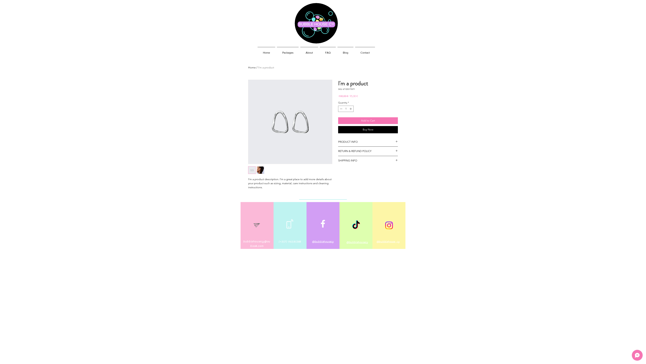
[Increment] (351, 109)
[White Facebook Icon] (323, 224)
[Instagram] (389, 225)
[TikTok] (356, 225)
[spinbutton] (346, 109)
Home (252, 67)
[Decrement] (341, 109)
